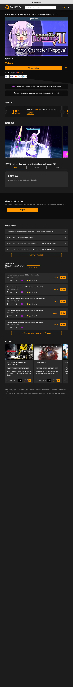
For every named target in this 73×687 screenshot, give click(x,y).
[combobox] (42, 7)
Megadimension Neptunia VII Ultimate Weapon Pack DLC (25, 287)
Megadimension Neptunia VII (48, 86)
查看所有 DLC (33, 267)
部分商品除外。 (53, 109)
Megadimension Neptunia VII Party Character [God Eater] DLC (26, 298)
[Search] (54, 7)
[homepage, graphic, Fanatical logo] (14, 7)
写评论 (22, 210)
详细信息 (36, 167)
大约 (15, 167)
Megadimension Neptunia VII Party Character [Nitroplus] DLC (26, 310)
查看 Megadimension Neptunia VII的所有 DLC (36, 333)
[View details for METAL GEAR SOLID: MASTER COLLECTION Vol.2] (19, 352)
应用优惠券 (30, 113)
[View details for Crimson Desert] (48, 352)
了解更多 (56, 93)
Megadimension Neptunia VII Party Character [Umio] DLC (25, 322)
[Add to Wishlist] (66, 68)
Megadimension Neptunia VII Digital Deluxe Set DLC (23, 275)
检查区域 (20, 72)
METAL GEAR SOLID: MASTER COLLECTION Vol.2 (16, 363)
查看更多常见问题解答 (36, 255)
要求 (57, 167)
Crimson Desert (41, 362)
